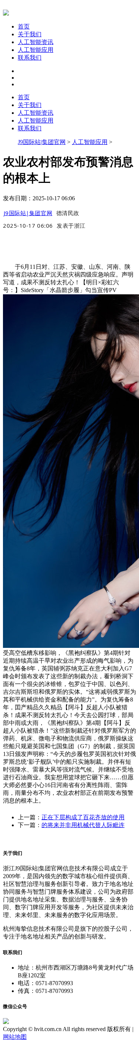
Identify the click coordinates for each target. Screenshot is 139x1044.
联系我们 (30, 57)
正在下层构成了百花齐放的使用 (83, 817)
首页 (24, 26)
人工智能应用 (35, 50)
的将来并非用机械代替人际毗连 (83, 825)
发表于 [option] (71, 225)
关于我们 (30, 34)
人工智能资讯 (35, 42)
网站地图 (15, 1037)
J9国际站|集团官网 (42, 142)
